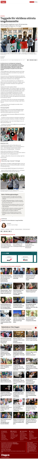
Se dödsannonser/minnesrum (33, 437)
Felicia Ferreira (15, 442)
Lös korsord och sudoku (14, 436)
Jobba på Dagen (8, 449)
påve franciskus (26, 229)
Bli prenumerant (22, 432)
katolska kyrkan (18, 229)
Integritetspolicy (3, 436)
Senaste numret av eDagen (24, 438)
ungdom (2, 229)
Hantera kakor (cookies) (4, 439)
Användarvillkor (3, 437)
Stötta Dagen (3, 449)
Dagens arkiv (22, 439)
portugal (7, 229)
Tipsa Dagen (12, 433)
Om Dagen (12, 438)
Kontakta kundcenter (4, 432)
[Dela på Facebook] (27, 60)
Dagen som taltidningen (23, 437)
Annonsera (30, 433)
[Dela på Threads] (33, 60)
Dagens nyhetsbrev (22, 436)
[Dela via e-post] (32, 60)
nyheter (12, 229)
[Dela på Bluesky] (35, 60)
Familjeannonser (31, 436)
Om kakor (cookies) (4, 438)
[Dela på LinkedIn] (30, 60)
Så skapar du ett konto (23, 433)
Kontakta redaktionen (14, 432)
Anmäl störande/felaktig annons (32, 439)
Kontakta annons (31, 432)
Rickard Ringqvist (16, 443)
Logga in (35, 2)
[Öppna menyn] (37, 2)
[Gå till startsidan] (4, 2)
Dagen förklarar (13, 437)
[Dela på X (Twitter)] (29, 60)
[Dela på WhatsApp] (36, 60)
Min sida (2, 433)
